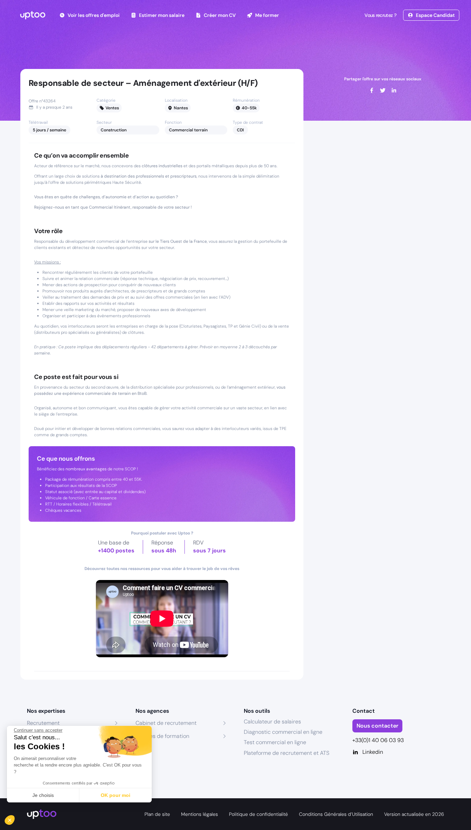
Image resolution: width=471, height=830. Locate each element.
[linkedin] (393, 90)
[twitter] (382, 90)
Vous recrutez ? (380, 15)
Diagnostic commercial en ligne (283, 732)
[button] (14, 818)
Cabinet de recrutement (166, 723)
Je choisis (43, 795)
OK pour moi (115, 795)
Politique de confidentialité (258, 814)
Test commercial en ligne (275, 742)
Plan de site (157, 814)
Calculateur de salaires (272, 721)
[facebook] (371, 90)
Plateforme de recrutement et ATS (286, 753)
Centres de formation (162, 736)
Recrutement (43, 723)
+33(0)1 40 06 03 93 (378, 740)
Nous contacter (377, 725)
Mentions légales (199, 814)
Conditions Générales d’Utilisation (336, 814)
